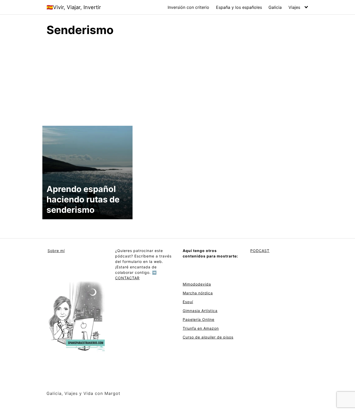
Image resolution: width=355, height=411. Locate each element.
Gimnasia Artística (200, 310)
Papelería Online (198, 319)
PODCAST (259, 250)
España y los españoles (239, 7)
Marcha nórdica (198, 293)
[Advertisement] (177, 80)
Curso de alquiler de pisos (208, 337)
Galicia (275, 7)
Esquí (188, 302)
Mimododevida (197, 284)
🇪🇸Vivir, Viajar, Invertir (74, 7)
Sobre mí (56, 250)
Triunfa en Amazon (201, 328)
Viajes (294, 7)
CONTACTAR (127, 278)
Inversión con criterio (188, 7)
